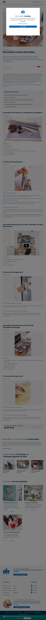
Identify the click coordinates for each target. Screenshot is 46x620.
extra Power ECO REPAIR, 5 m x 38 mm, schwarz (27, 151)
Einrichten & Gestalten (9, 4)
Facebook (35, 585)
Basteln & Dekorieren (18, 4)
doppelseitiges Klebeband (9, 154)
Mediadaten (15, 592)
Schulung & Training (7, 586)
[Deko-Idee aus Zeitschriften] (12, 493)
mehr (12, 511)
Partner (14, 590)
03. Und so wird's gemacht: (10, 107)
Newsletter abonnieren (20, 574)
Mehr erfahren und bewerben (21, 607)
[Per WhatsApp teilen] (42, 66)
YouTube (35, 587)
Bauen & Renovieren (7, 588)
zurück (5, 8)
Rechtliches (19, 612)
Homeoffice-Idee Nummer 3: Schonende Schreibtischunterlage (18, 104)
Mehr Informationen (22, 23)
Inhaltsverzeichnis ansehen (11, 92)
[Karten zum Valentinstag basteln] (12, 522)
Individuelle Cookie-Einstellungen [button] (23, 29)
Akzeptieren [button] (23, 26)
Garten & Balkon (6, 592)
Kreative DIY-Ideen (27, 4)
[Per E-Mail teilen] (40, 66)
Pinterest (35, 590)
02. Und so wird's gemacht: (10, 102)
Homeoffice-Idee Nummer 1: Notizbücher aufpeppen (15, 95)
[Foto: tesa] (23, 129)
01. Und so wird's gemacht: (10, 97)
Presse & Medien (6, 595)
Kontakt (14, 588)
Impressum (28, 34)
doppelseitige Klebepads (8, 264)
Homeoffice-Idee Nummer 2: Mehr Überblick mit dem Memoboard (18, 99)
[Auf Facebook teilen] (36, 66)
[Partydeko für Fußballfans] (33, 493)
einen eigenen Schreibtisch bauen (24, 84)
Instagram (35, 592)
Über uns (15, 586)
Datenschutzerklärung (34, 34)
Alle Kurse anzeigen (6, 448)
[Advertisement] (23, 553)
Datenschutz (8, 612)
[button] (3, 115)
